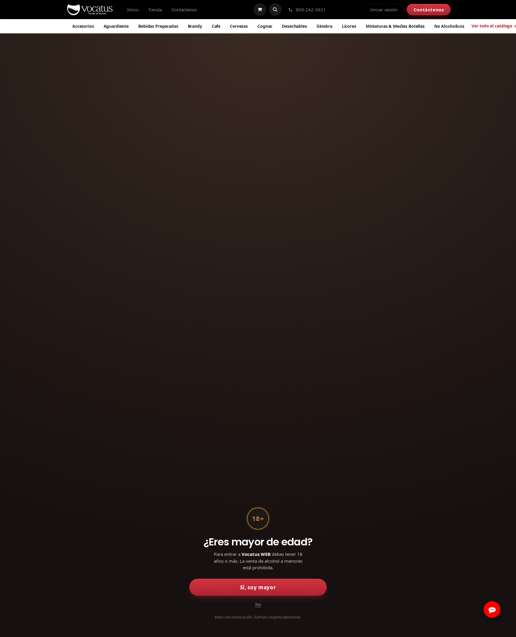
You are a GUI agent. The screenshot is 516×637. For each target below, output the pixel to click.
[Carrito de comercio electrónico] (260, 9)
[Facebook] (336, 9)
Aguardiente (116, 26)
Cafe (216, 26)
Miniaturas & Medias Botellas (395, 26)
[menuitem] (132, 10)
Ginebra (324, 26)
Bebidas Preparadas (158, 26)
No (258, 604)
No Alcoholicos (449, 26)
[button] (275, 9)
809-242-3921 (310, 10)
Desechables (294, 26)
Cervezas (239, 26)
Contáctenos (429, 10)
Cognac (264, 26)
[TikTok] (356, 9)
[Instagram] (346, 9)
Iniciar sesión (383, 10)
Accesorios (83, 26)
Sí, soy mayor (258, 587)
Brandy (195, 26)
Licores (349, 26)
